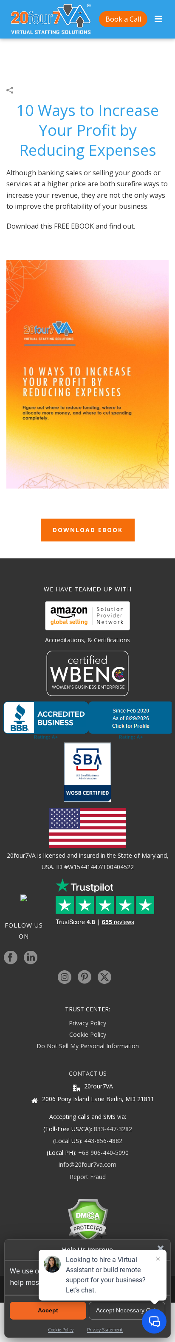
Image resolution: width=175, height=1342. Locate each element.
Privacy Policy (87, 1023)
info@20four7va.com (87, 1164)
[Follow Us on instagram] (64, 977)
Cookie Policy (87, 1034)
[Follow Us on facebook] (10, 958)
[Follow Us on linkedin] (30, 958)
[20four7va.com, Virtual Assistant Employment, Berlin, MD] (87, 720)
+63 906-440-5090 (103, 1153)
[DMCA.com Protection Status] (87, 1219)
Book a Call (123, 19)
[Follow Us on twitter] (104, 977)
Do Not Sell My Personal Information (88, 1046)
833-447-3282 (113, 1129)
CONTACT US (88, 1073)
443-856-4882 (103, 1141)
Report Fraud (88, 1177)
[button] (160, 1248)
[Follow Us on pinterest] (84, 977)
